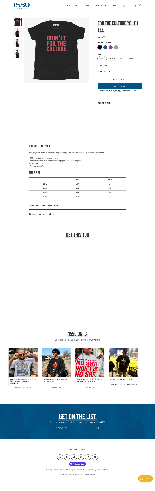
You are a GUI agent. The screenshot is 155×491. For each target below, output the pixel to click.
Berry (110, 47)
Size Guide (103, 65)
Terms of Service (103, 470)
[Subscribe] (97, 428)
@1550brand (94, 339)
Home (69, 6)
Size (99, 54)
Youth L (122, 59)
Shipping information (44, 205)
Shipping (49, 470)
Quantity (102, 71)
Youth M (112, 59)
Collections (102, 6)
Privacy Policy (91, 470)
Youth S (102, 59)
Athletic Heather (116, 47)
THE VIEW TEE (27, 388)
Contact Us (80, 470)
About (78, 6)
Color (104, 43)
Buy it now (120, 86)
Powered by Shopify (90, 474)
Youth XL (132, 59)
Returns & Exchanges (67, 470)
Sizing (56, 470)
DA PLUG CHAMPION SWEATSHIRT (60, 387)
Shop (88, 6)
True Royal (105, 47)
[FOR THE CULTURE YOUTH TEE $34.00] (103, 117)
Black (100, 47)
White (121, 47)
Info (115, 6)
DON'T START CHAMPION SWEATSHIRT (94, 387)
